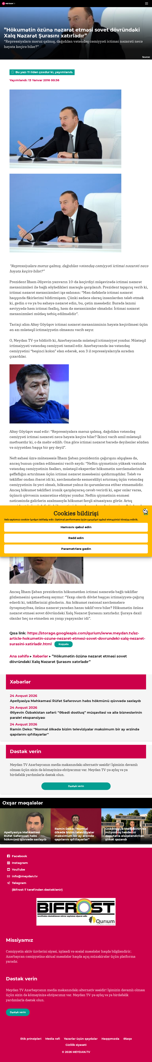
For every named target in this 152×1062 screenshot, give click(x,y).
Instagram (20, 863)
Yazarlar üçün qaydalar (81, 1039)
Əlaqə (127, 1039)
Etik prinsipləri (30, 1039)
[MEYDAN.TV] (8, 3)
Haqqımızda (110, 1039)
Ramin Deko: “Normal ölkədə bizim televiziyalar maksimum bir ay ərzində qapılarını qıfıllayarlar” (74, 731)
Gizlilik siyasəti (76, 1045)
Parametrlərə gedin (76, 549)
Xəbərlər (40, 656)
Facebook (19, 856)
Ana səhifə (19, 656)
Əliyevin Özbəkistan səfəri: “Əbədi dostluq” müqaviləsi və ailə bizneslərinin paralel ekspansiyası (76, 715)
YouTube (18, 869)
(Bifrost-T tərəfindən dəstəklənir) (37, 889)
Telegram (19, 883)
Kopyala (63, 643)
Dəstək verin (76, 786)
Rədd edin (76, 538)
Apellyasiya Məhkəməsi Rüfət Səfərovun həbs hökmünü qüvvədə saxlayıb (75, 701)
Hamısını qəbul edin (76, 527)
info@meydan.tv (25, 876)
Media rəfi (52, 1039)
